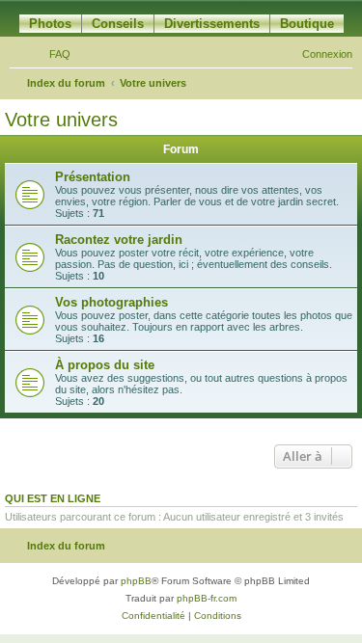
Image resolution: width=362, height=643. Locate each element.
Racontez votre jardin (118, 239)
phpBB (136, 581)
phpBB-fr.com (207, 598)
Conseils (118, 23)
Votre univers (61, 119)
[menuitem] (51, 54)
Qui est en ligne (52, 498)
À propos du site (104, 365)
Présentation (92, 177)
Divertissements (212, 23)
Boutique (307, 23)
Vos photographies (111, 302)
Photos (50, 23)
